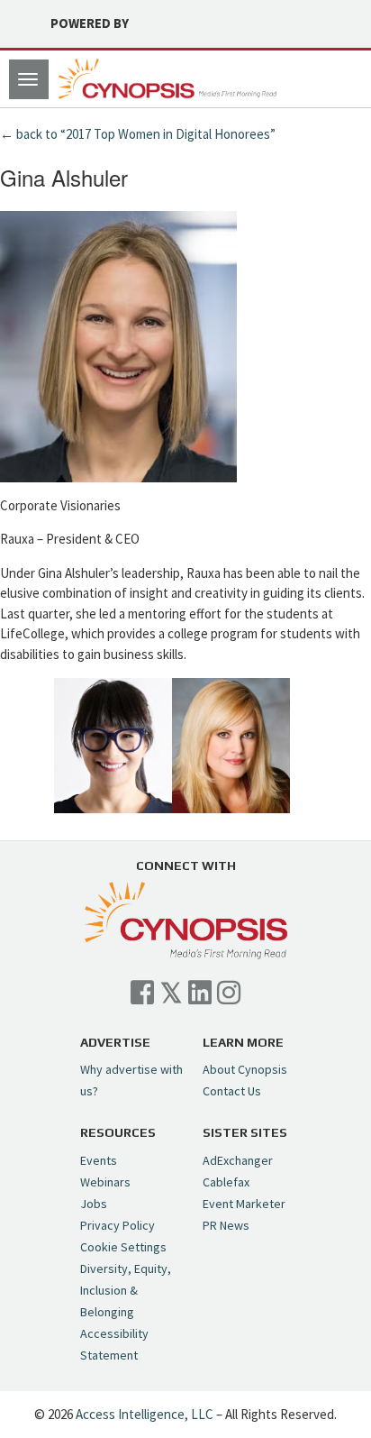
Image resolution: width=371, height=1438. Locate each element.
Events (98, 1160)
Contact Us (232, 1091)
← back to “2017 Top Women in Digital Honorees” (138, 133)
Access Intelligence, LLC (144, 1414)
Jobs (93, 1203)
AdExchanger (238, 1160)
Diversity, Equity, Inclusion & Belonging (125, 1290)
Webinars (105, 1182)
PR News (226, 1225)
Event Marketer (244, 1203)
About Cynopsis (245, 1069)
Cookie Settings (123, 1247)
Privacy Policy (117, 1225)
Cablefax (226, 1182)
